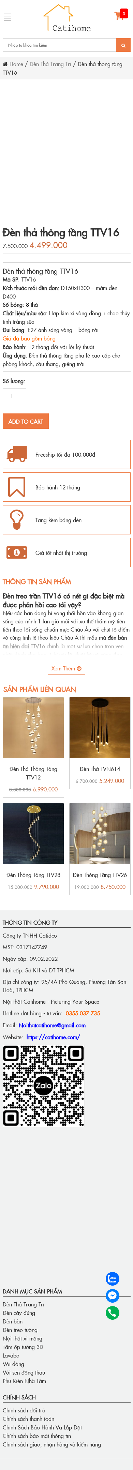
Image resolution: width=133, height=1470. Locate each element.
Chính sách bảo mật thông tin (37, 1435)
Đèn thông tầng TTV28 (33, 874)
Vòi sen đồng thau (24, 1372)
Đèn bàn (13, 1321)
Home (16, 63)
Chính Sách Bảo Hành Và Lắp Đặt (42, 1427)
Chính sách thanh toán (28, 1418)
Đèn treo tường (20, 1329)
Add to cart (26, 421)
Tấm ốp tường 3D (23, 1346)
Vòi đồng (13, 1363)
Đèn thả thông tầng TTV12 (33, 773)
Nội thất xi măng (22, 1338)
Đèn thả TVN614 (100, 768)
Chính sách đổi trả (24, 1410)
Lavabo (11, 1355)
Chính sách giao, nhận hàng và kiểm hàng (52, 1444)
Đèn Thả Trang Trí (50, 63)
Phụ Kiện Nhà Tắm (24, 1380)
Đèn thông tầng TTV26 (100, 874)
